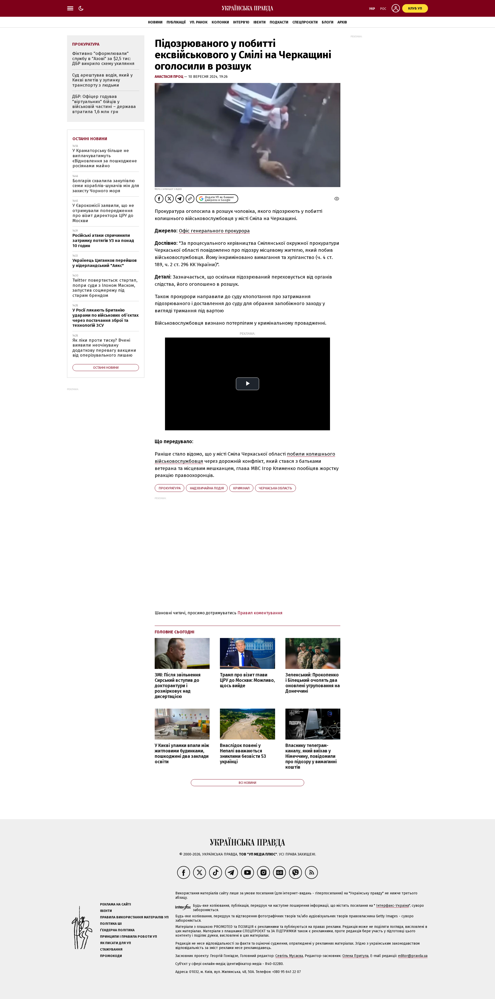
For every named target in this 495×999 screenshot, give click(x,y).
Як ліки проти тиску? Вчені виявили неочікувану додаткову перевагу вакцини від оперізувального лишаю (104, 348)
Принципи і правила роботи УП (128, 936)
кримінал (241, 488)
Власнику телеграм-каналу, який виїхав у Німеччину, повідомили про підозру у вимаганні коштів (311, 756)
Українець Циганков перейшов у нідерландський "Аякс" (104, 263)
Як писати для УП (115, 943)
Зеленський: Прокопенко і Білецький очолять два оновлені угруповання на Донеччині (312, 683)
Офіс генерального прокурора (214, 231)
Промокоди (111, 956)
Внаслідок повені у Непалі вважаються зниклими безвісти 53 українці (243, 754)
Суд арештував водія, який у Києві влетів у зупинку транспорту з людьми (102, 80)
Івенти (259, 22)
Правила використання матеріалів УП (134, 917)
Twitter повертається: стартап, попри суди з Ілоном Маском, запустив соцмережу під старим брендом (104, 288)
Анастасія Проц (169, 76)
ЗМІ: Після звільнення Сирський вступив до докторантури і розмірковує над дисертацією (178, 686)
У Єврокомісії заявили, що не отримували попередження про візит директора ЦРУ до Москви (103, 213)
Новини (155, 22)
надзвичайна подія (207, 488)
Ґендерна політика (117, 930)
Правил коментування (260, 612)
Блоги (327, 22)
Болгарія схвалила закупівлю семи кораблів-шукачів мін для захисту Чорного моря (105, 186)
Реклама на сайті (115, 904)
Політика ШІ (111, 924)
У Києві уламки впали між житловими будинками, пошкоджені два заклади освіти (182, 754)
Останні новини (89, 138)
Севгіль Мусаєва (289, 956)
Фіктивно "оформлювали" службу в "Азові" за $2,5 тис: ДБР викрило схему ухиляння (103, 58)
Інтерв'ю (241, 22)
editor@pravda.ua (412, 956)
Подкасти (279, 22)
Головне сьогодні (174, 631)
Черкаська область (275, 488)
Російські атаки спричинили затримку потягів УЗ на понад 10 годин (103, 240)
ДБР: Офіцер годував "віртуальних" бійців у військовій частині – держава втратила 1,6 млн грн (104, 104)
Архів (342, 22)
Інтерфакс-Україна (392, 905)
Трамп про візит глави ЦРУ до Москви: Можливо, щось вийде (247, 680)
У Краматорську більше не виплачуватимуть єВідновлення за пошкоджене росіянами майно (104, 158)
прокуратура (169, 488)
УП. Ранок (199, 22)
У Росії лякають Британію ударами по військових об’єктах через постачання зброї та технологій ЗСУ (105, 317)
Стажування (111, 949)
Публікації (176, 22)
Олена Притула (355, 956)
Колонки (220, 22)
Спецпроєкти (305, 22)
